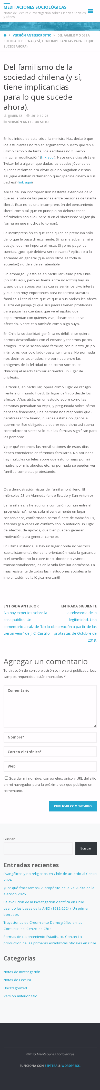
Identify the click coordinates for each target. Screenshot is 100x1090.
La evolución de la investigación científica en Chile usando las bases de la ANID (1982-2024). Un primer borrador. (46, 908)
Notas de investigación (22, 971)
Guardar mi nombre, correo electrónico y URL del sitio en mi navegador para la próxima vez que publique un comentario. (50, 784)
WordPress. (71, 1066)
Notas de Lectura (17, 979)
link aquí (47, 157)
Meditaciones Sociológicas (35, 7)
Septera (50, 1066)
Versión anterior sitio (32, 35)
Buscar (9, 839)
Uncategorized (15, 988)
